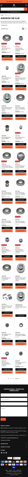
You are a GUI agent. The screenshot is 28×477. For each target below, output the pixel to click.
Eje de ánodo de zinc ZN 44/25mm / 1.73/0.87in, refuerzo (7, 307)
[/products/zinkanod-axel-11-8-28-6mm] (7, 268)
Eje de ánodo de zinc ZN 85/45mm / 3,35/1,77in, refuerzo (20, 79)
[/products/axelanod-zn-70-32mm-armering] (21, 268)
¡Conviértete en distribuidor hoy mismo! (14, 471)
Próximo (17, 378)
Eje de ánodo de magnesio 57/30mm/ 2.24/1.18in (6, 364)
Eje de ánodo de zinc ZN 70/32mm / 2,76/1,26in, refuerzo (20, 279)
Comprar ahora (7, 56)
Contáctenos (18, 470)
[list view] (25, 28)
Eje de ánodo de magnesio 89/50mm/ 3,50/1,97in (6, 251)
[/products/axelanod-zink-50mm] (7, 183)
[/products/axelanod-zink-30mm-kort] (21, 98)
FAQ (14, 470)
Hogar (2, 15)
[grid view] (23, 28)
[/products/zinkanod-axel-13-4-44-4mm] (7, 68)
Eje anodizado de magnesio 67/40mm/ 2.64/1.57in (19, 251)
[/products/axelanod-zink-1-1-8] (21, 325)
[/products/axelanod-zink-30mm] (21, 353)
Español (17, 458)
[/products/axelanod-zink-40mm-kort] (21, 183)
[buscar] (25, 9)
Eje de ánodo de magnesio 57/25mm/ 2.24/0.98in (19, 49)
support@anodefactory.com (15, 11)
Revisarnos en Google (5, 440)
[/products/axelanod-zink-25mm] (7, 128)
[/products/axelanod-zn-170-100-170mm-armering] (21, 296)
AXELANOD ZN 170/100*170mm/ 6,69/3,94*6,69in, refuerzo (20, 306)
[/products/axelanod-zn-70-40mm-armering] (7, 98)
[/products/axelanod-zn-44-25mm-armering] (7, 296)
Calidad (10, 470)
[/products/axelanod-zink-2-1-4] (7, 325)
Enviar (3, 419)
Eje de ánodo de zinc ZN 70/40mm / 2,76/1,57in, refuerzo (7, 109)
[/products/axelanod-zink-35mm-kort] (7, 211)
